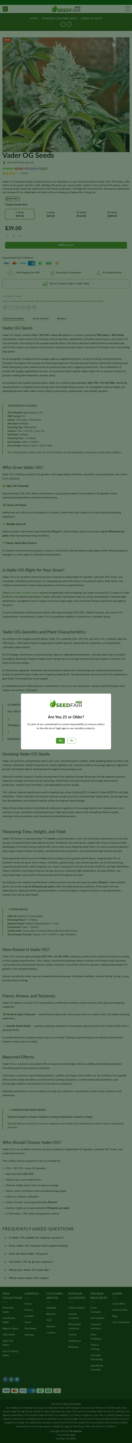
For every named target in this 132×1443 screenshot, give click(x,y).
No (71, 741)
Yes (60, 741)
